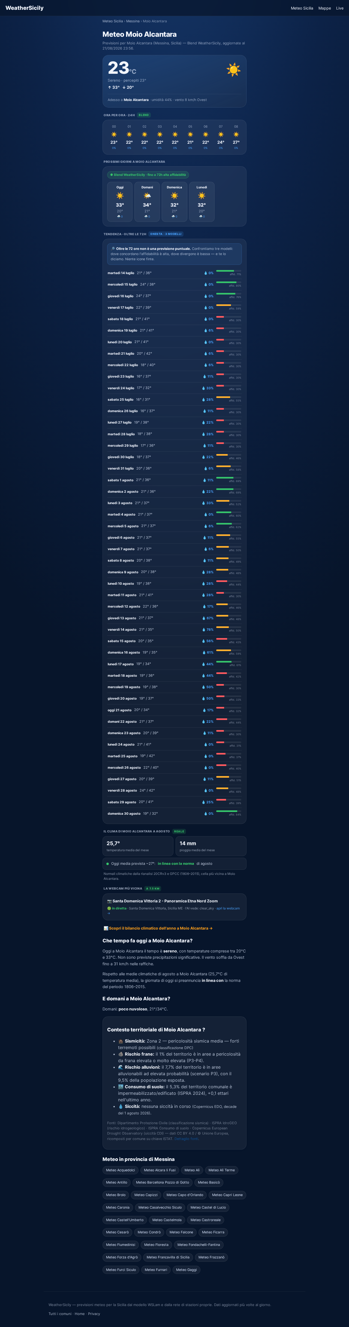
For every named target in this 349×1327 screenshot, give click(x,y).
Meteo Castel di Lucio (208, 1207)
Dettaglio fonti (186, 1139)
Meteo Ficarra (213, 1232)
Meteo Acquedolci (120, 1170)
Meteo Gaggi (186, 1270)
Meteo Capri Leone (227, 1195)
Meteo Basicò (209, 1182)
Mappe (324, 8)
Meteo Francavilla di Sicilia (168, 1257)
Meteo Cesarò (117, 1232)
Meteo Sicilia (302, 8)
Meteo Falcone (181, 1232)
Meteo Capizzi (146, 1195)
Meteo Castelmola (167, 1220)
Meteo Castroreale (206, 1220)
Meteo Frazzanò (211, 1257)
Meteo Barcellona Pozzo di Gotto (162, 1182)
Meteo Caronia (118, 1207)
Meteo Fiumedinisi (120, 1245)
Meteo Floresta (156, 1245)
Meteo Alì (192, 1170)
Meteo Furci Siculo (121, 1270)
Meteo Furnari (156, 1270)
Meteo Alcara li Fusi (160, 1170)
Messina (133, 21)
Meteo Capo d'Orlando (185, 1195)
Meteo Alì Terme (222, 1170)
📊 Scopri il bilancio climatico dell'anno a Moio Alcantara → (158, 928)
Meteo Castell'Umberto (124, 1220)
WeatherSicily (24, 8)
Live (340, 8)
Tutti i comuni (60, 1313)
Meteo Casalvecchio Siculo (160, 1207)
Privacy (94, 1313)
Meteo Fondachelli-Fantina (198, 1245)
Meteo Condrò (149, 1232)
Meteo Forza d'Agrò (122, 1257)
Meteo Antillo (116, 1182)
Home (80, 1313)
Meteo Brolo (115, 1195)
